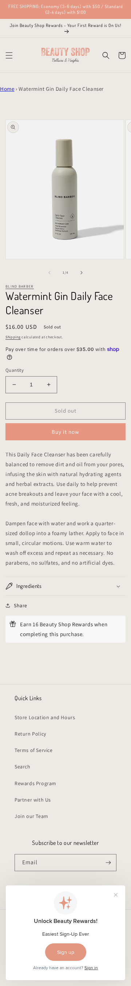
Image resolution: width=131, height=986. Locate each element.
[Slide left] (49, 273)
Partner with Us (33, 799)
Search (23, 766)
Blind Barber (19, 286)
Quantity (14, 370)
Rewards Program (35, 783)
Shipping (13, 337)
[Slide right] (82, 273)
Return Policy (30, 733)
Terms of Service (34, 750)
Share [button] (20, 605)
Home (7, 88)
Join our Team (31, 816)
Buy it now (65, 431)
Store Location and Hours (45, 717)
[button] (9, 55)
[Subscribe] (108, 862)
